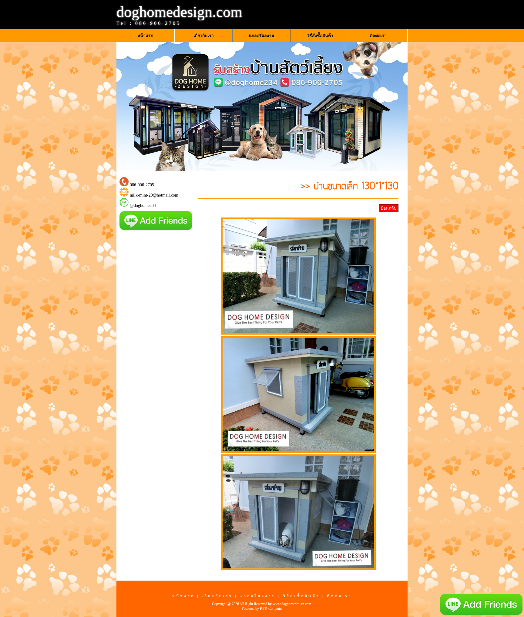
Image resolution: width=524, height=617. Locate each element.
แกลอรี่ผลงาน (258, 596)
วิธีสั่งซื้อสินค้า (301, 596)
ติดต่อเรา (339, 596)
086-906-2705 (158, 23)
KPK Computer (271, 608)
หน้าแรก (183, 596)
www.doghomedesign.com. (292, 604)
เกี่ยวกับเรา (217, 596)
